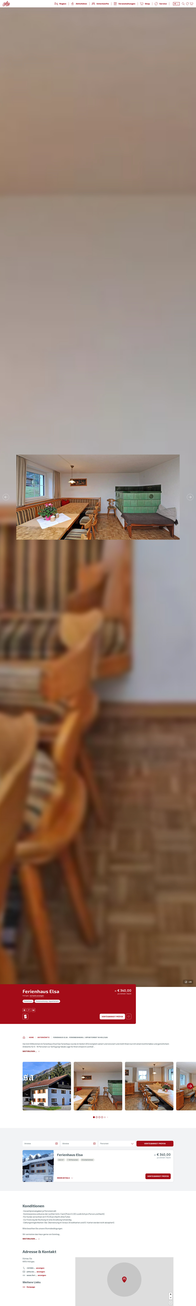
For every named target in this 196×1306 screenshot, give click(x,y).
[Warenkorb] (191, 4)
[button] (47, 1086)
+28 (189, 982)
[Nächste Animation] (190, 497)
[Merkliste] (187, 4)
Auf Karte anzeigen (37, 996)
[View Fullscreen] (170, 1302)
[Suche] (183, 4)
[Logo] (6, 3)
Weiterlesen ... (30, 1051)
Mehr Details (63, 1178)
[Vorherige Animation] (6, 497)
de (175, 4)
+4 (50, 1178)
